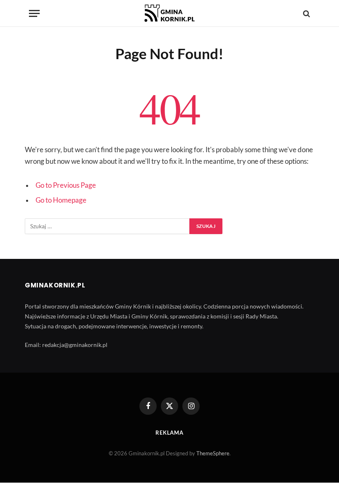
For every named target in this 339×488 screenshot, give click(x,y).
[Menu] (34, 13)
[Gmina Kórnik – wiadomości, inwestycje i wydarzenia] (169, 13)
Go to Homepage (61, 200)
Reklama (169, 432)
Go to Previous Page (66, 185)
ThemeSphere (212, 453)
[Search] (305, 13)
